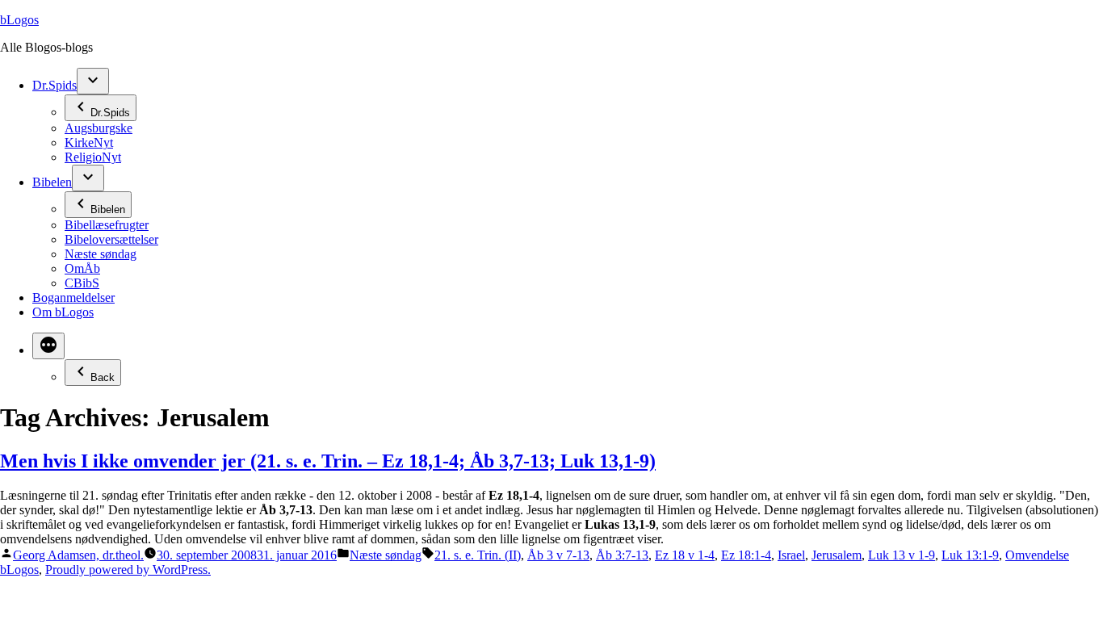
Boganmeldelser (73, 297)
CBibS (82, 283)
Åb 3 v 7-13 (558, 555)
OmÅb (82, 268)
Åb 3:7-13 (622, 555)
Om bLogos (63, 312)
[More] (48, 346)
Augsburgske (98, 128)
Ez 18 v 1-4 (685, 555)
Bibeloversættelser (111, 239)
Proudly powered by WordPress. (128, 569)
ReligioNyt (93, 157)
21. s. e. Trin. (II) (477, 555)
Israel (791, 555)
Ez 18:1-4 (746, 555)
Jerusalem (837, 555)
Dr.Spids (54, 85)
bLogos (19, 20)
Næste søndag (100, 254)
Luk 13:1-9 (970, 555)
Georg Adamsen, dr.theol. (78, 555)
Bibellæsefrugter (107, 225)
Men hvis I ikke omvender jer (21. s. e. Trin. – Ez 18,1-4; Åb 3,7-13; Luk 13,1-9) (328, 460)
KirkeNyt (89, 142)
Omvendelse (1037, 555)
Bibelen (52, 182)
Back (102, 377)
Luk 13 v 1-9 (901, 555)
